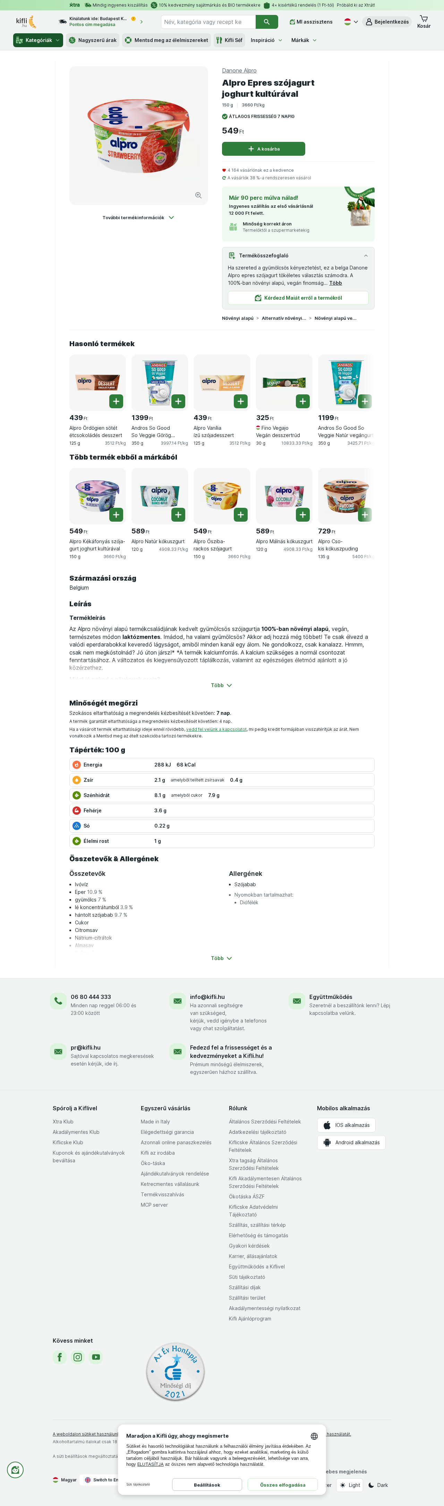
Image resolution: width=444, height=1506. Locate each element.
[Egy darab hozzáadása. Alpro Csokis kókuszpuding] (365, 515)
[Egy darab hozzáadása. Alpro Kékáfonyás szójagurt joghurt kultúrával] (116, 515)
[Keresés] (267, 22)
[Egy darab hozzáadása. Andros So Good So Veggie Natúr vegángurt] (365, 401)
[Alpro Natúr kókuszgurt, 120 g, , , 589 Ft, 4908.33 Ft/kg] (159, 496)
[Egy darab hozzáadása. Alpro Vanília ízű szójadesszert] (241, 401)
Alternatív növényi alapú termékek (284, 318)
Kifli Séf (233, 40)
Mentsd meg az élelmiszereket (171, 40)
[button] (387, 21)
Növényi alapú (238, 318)
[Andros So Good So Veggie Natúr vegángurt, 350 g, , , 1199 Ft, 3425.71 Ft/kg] (346, 382)
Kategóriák (39, 40)
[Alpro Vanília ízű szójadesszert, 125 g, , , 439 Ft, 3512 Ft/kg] (222, 382)
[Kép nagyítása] (198, 195)
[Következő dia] (360, 380)
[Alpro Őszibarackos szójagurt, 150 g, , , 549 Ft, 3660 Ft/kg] (222, 496)
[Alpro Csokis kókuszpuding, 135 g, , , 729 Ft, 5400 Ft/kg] (346, 496)
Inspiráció (263, 40)
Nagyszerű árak (97, 40)
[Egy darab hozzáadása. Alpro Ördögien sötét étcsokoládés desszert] (116, 401)
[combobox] (208, 22)
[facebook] (60, 1357)
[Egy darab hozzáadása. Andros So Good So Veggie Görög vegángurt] (178, 401)
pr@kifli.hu (86, 1047)
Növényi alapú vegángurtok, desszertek (337, 318)
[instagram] (78, 1357)
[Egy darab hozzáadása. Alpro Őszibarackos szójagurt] (241, 515)
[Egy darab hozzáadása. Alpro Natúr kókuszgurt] (178, 515)
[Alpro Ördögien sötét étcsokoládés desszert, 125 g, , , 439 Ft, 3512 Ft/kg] (97, 382)
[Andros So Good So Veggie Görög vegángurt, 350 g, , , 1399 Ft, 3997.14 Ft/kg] (159, 382)
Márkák (300, 40)
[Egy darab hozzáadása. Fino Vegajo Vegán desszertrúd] (303, 401)
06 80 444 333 (91, 996)
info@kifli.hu (207, 996)
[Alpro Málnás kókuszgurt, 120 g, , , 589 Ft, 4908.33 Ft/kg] (284, 496)
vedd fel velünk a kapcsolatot (216, 729)
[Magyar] (350, 22)
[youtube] (96, 1357)
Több (335, 283)
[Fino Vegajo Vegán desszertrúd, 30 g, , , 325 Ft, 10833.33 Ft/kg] (284, 382)
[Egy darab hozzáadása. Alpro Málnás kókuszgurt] (303, 515)
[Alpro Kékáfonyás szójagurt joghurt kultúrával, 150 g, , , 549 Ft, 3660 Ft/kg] (97, 496)
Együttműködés (330, 996)
